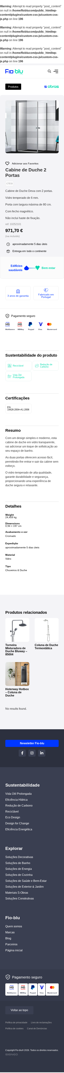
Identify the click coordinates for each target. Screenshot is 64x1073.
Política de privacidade (16, 1023)
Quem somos (13, 926)
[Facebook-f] (22, 753)
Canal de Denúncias (37, 1028)
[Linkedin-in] (41, 753)
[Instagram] (32, 753)
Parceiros (11, 944)
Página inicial (14, 950)
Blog (8, 938)
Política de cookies (14, 1028)
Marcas (10, 932)
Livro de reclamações (41, 1023)
